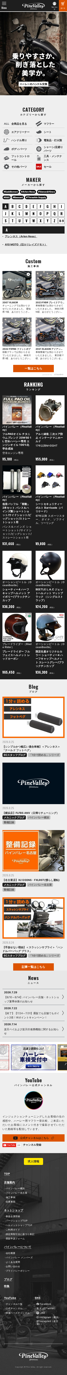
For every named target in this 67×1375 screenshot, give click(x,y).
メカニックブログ (14, 817)
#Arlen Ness (28, 191)
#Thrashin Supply (36, 197)
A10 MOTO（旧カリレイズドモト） (26, 244)
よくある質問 (13, 1262)
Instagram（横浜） (50, 1317)
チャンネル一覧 (14, 1304)
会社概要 (10, 1253)
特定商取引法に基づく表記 (20, 1234)
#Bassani (18, 197)
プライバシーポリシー (18, 1270)
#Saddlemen (11, 191)
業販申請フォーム (15, 1238)
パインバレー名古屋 (40, 884)
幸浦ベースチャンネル (18, 1313)
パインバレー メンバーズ (19, 1257)
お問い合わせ (13, 1266)
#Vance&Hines (46, 191)
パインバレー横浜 (38, 817)
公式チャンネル (14, 1308)
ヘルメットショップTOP (19, 1225)
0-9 (61, 221)
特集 (7, 1286)
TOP (7, 1173)
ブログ (8, 1279)
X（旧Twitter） (47, 1308)
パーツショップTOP (17, 1220)
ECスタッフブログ (15, 754)
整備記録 (9, 822)
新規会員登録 (13, 1216)
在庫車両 (10, 1201)
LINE (42, 1313)
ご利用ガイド (13, 1229)
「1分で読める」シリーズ (44, 754)
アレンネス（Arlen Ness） (21, 236)
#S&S (7, 197)
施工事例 (10, 1197)
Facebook (45, 1304)
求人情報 (33, 1161)
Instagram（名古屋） (47, 1322)
